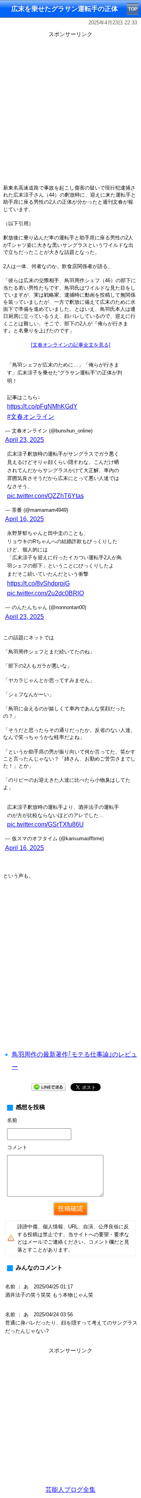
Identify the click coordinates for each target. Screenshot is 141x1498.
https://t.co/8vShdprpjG (38, 583)
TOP (132, 9)
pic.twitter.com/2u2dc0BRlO (45, 593)
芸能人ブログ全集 (70, 1489)
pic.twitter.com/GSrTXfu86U (45, 824)
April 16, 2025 (24, 519)
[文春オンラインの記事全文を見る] (70, 345)
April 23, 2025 (24, 439)
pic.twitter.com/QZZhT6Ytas (45, 496)
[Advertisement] (70, 110)
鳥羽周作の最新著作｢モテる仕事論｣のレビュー (74, 1060)
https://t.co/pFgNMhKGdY (42, 406)
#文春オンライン (30, 416)
